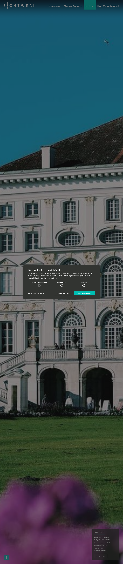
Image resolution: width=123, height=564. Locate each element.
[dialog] (61, 282)
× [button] (97, 267)
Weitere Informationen (49, 278)
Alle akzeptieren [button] (84, 293)
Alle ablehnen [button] (63, 293)
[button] (36, 293)
